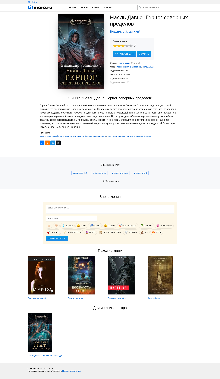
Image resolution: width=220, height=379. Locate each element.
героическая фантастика (129, 67)
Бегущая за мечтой (37, 298)
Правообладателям (71, 371)
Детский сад (154, 298)
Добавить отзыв (57, 238)
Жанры (95, 7)
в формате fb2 (80, 173)
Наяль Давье (124, 63)
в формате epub (120, 173)
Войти (34, 2)
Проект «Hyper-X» (117, 298)
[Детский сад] (160, 294)
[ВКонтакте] (42, 143)
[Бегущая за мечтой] (41, 294)
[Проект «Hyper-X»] (121, 294)
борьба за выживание (95, 136)
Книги (72, 7)
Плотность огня (75, 298)
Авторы (83, 7)
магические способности (52, 136)
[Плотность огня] (81, 294)
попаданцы (148, 67)
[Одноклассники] (47, 143)
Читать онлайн (124, 54)
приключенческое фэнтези (139, 136)
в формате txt (99, 173)
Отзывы (107, 7)
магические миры (116, 136)
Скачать (144, 54)
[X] (58, 143)
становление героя (74, 136)
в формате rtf (140, 173)
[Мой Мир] (52, 143)
